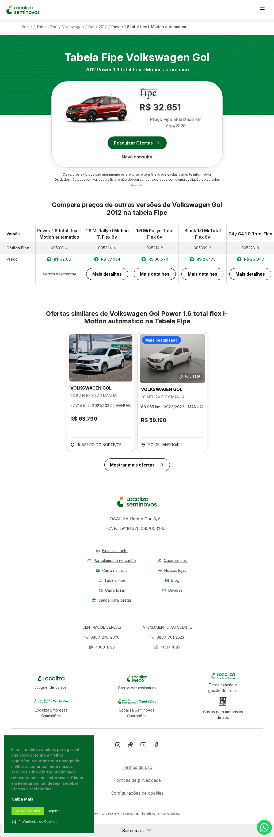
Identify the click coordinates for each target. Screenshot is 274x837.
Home (26, 27)
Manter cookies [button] (28, 811)
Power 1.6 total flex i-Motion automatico (148, 27)
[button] (102, 647)
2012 (103, 27)
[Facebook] (156, 746)
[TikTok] (130, 746)
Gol (91, 27)
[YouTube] (143, 746)
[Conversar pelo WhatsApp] (264, 827)
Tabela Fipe (47, 27)
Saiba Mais (22, 799)
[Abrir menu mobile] (262, 9)
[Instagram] (118, 746)
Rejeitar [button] (54, 811)
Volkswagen (73, 27)
